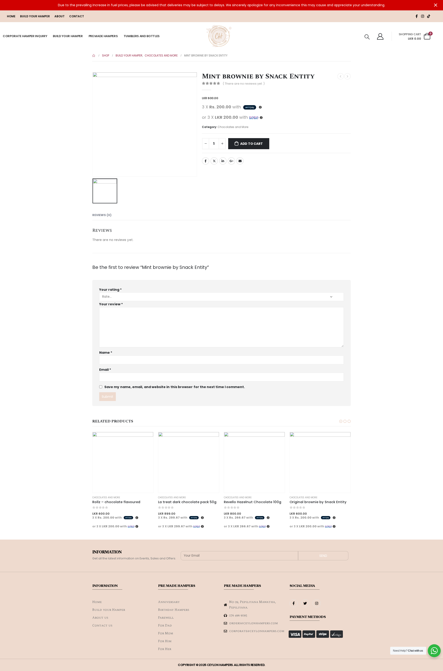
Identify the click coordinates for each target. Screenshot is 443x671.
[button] (341, 421)
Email (240, 161)
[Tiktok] (428, 16)
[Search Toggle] (367, 37)
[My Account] (380, 36)
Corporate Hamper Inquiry (25, 36)
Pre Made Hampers (103, 36)
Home (11, 16)
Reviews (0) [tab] (101, 215)
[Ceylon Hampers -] (219, 36)
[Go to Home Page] (94, 55)
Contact (76, 16)
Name (105, 352)
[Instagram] (422, 16)
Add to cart (251, 143)
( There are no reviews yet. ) (244, 83)
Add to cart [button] (145, 440)
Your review (111, 304)
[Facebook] (416, 16)
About (59, 16)
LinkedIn (223, 161)
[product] (123, 462)
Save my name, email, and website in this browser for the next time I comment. (174, 386)
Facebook (205, 161)
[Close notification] (435, 5)
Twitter (214, 161)
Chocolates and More (233, 127)
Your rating (110, 289)
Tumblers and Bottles (142, 36)
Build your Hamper (35, 16)
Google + (231, 161)
